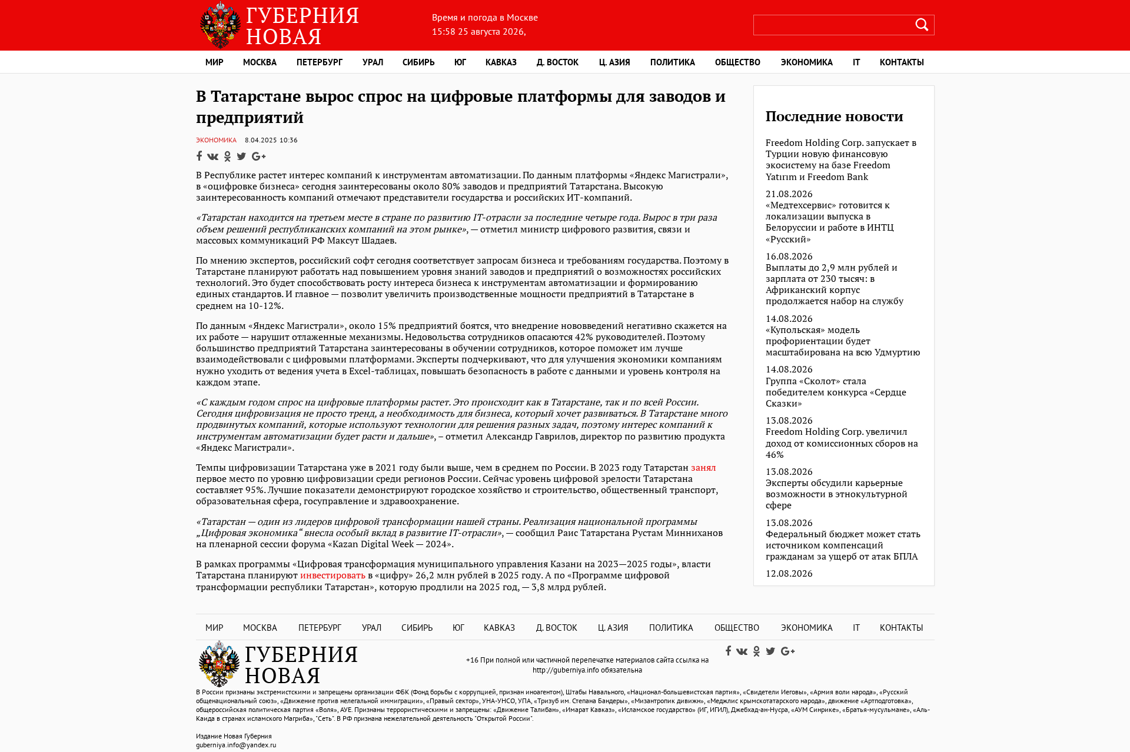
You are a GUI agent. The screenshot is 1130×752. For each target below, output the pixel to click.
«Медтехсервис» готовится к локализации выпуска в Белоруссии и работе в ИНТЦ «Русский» (830, 222)
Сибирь (419, 62)
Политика (672, 62)
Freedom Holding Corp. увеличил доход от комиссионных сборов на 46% (842, 443)
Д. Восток (558, 62)
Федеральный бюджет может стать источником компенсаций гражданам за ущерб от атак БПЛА (843, 545)
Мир (214, 62)
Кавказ (501, 62)
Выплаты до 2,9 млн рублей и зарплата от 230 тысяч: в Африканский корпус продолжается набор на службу (834, 284)
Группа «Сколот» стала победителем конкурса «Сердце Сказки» (836, 392)
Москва (260, 62)
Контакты (902, 62)
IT (856, 62)
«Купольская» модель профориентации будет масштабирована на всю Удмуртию (843, 341)
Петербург (320, 62)
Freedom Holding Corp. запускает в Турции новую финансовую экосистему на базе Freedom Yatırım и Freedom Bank (841, 159)
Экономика (807, 62)
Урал (373, 62)
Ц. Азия (614, 62)
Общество (737, 62)
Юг (460, 62)
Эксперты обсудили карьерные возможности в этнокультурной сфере (837, 494)
